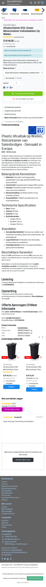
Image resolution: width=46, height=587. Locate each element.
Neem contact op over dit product (30, 117)
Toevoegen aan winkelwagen (24, 93)
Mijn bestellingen (7, 509)
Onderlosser (14, 14)
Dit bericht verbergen (35, 578)
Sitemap (4, 500)
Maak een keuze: (9, 68)
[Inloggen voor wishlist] (18, 357)
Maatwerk (5, 523)
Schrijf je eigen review (12, 409)
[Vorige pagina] (39, 337)
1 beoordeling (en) (18, 37)
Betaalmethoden (7, 493)
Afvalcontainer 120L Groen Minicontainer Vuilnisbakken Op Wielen (23, 20)
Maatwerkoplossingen (9, 488)
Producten (5, 520)
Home (3, 18)
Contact (4, 482)
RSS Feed (35, 567)
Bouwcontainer (37, 14)
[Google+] (11, 87)
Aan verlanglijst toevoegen (24, 99)
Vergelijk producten (8, 513)
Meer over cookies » (23, 583)
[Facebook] (4, 87)
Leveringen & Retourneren (10, 497)
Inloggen (4, 507)
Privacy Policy (6, 495)
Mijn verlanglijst (7, 511)
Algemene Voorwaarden (10, 486)
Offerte (4, 527)
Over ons (4, 484)
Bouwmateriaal (7, 525)
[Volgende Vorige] (42, 337)
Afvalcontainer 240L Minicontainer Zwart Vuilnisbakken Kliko (33, 368)
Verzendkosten (10, 47)
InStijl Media (34, 565)
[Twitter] (7, 87)
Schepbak (25, 14)
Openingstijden (7, 491)
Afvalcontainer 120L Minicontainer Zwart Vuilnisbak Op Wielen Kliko (11, 368)
